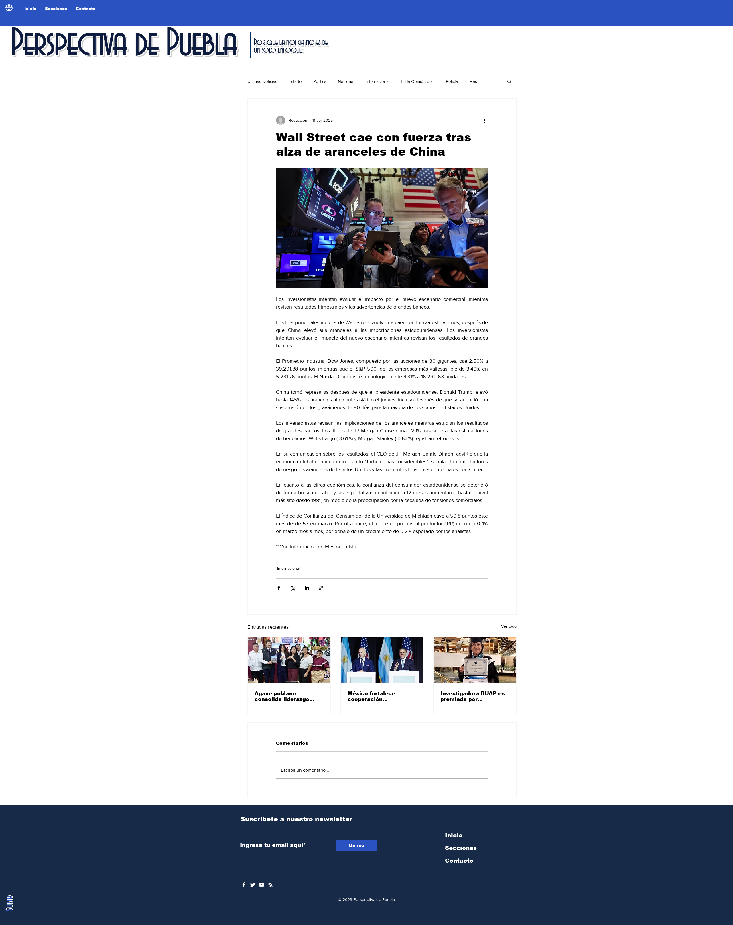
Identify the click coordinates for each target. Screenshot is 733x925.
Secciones (461, 848)
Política (319, 81)
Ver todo (509, 626)
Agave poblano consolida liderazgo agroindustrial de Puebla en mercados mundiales (289, 696)
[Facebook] (244, 884)
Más (473, 81)
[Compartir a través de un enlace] (321, 588)
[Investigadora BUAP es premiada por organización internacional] (475, 660)
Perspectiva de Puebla (123, 44)
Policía (452, 81)
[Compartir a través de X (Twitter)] (292, 588)
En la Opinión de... (417, 81)
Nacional (346, 81)
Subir (9, 904)
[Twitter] (252, 884)
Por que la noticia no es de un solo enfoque (290, 46)
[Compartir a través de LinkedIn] (307, 588)
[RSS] (270, 884)
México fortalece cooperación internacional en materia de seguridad (377, 696)
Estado (295, 81)
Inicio (453, 835)
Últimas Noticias (262, 81)
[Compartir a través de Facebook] (278, 588)
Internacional (377, 81)
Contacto (459, 860)
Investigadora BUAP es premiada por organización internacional (472, 696)
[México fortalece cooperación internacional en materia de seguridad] (382, 660)
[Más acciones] (484, 120)
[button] (509, 81)
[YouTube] (261, 884)
